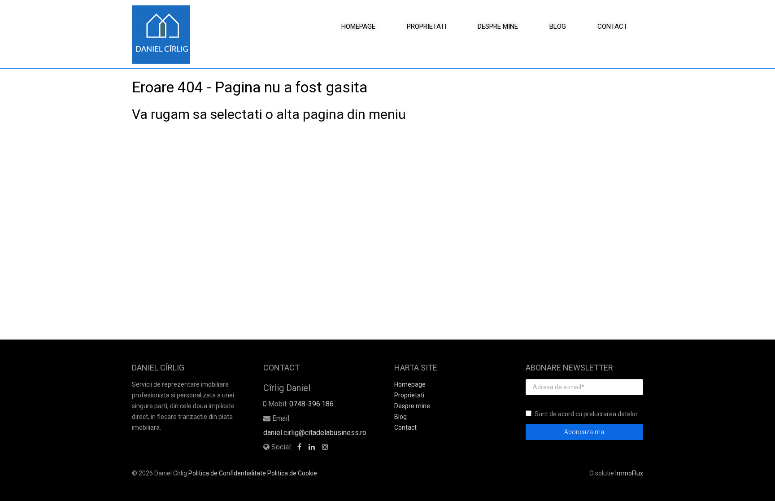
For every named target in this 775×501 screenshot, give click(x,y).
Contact (612, 26)
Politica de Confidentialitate (227, 473)
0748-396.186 (311, 404)
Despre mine (498, 26)
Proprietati (426, 26)
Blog (557, 26)
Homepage (358, 26)
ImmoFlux (629, 473)
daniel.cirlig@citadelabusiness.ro (314, 432)
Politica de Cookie (292, 473)
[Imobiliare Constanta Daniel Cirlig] (164, 34)
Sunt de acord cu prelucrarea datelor (586, 414)
